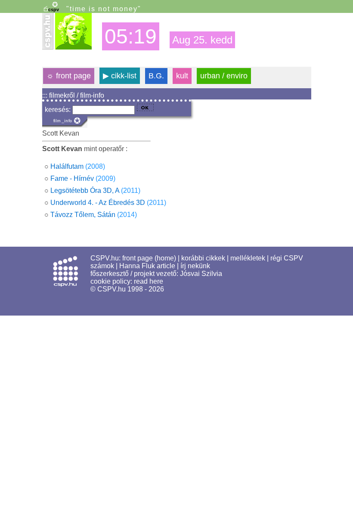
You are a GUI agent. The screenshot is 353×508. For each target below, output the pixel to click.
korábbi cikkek (203, 258)
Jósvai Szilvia (201, 273)
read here (148, 281)
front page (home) (149, 258)
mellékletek (247, 258)
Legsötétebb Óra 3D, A (84, 190)
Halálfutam (67, 166)
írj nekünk (195, 265)
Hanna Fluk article (147, 265)
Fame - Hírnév (72, 178)
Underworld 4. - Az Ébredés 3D (97, 202)
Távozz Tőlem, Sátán (82, 214)
